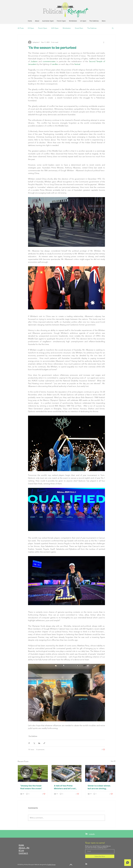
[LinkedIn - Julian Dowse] (86, 833)
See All (113, 761)
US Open (31, 28)
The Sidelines (91, 28)
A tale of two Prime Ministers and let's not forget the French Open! (66, 787)
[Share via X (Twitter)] (34, 743)
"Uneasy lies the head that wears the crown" (31, 787)
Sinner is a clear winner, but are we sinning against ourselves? (99, 787)
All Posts (21, 28)
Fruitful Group (51, 864)
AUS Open (54, 28)
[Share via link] (44, 743)
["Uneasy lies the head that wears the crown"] (33, 773)
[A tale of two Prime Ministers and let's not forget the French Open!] (67, 773)
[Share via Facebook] (29, 743)
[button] (113, 28)
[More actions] (103, 42)
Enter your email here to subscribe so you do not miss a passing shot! (98, 846)
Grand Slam (79, 28)
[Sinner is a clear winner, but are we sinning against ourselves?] (100, 773)
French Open (42, 28)
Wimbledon (67, 28)
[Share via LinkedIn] (39, 743)
